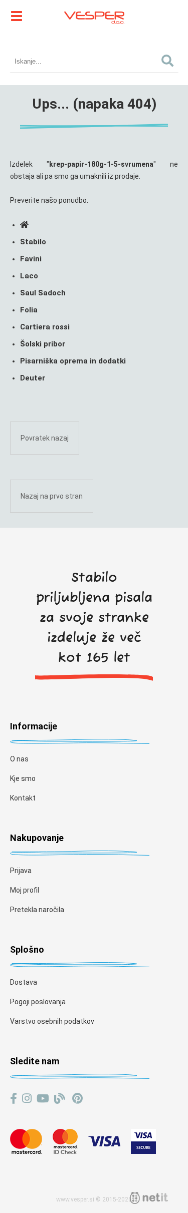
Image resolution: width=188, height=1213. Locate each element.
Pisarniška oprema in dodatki (73, 360)
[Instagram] (27, 1098)
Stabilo (33, 241)
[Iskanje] (167, 61)
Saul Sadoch (43, 292)
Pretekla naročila (37, 910)
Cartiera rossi (45, 326)
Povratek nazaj (45, 438)
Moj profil (24, 890)
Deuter (32, 377)
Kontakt (23, 798)
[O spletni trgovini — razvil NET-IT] (149, 1198)
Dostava (23, 982)
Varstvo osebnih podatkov (52, 1021)
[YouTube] (43, 1098)
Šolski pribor (42, 343)
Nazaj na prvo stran (52, 496)
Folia (29, 309)
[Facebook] (13, 1098)
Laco (29, 275)
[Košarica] (173, 15)
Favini (31, 258)
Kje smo (23, 778)
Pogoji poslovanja (38, 1002)
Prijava (21, 871)
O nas (19, 759)
